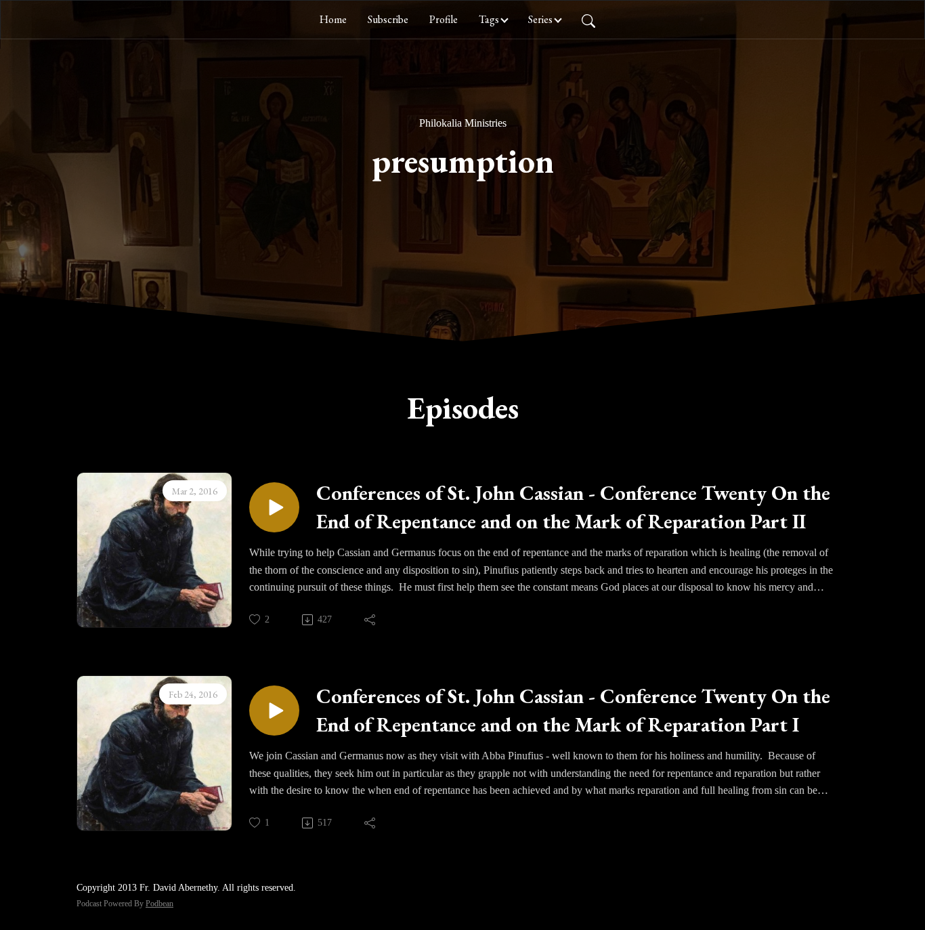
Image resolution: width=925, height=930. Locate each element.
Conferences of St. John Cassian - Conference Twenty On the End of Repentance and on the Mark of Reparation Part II (573, 507)
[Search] (588, 19)
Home (333, 19)
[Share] (371, 620)
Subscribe (388, 19)
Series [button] (540, 19)
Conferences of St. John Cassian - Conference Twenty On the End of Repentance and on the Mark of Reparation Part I (573, 710)
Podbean (159, 903)
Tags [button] (489, 19)
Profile (443, 19)
